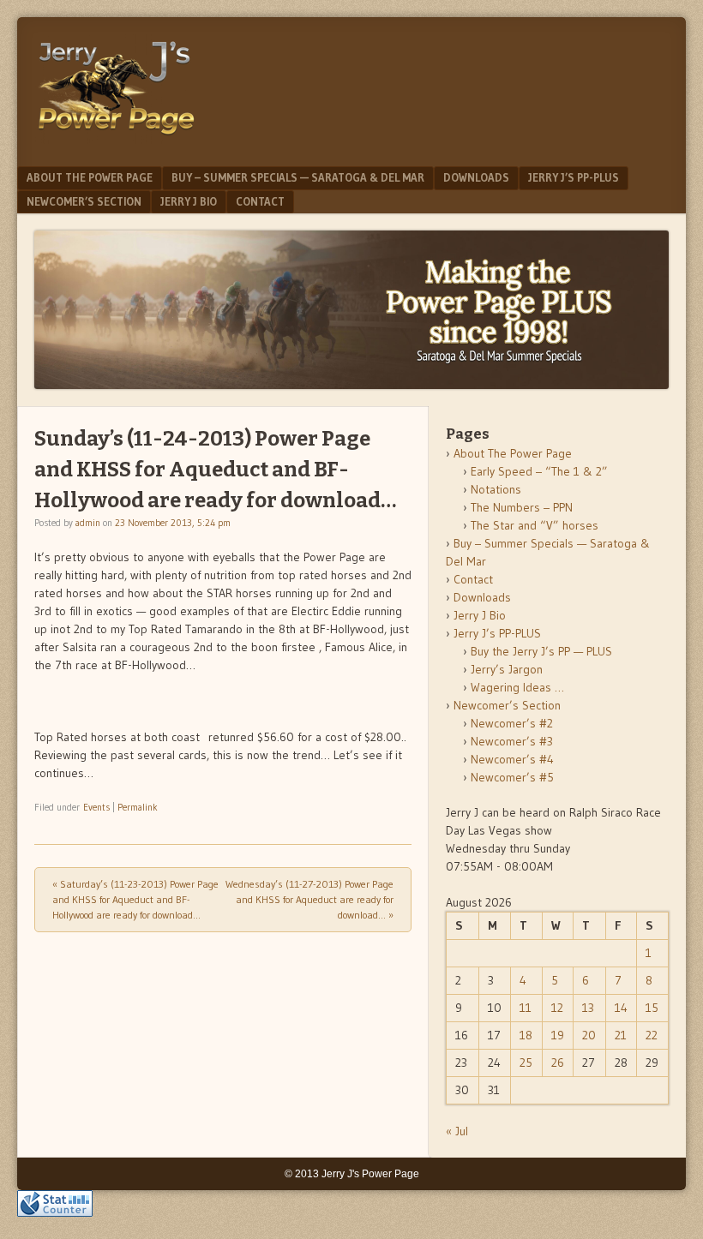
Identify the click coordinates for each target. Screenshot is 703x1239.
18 (526, 1035)
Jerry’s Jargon (507, 669)
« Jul (457, 1131)
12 (557, 1007)
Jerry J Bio (188, 201)
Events (96, 807)
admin (87, 523)
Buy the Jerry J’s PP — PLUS (541, 651)
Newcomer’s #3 (512, 741)
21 (621, 1035)
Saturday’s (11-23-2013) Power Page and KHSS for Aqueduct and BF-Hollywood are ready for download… (135, 899)
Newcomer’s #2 (512, 723)
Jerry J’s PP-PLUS (573, 177)
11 (526, 1007)
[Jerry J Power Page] (116, 138)
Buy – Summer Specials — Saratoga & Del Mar (297, 177)
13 (588, 1007)
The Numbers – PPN (522, 507)
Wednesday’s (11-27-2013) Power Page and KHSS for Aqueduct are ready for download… (309, 899)
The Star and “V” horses (534, 525)
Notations (496, 489)
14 (621, 1007)
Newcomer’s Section (84, 201)
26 (557, 1062)
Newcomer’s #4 (512, 759)
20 (589, 1035)
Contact (260, 201)
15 (652, 1007)
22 (652, 1035)
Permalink (137, 807)
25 (526, 1062)
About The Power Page (90, 177)
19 (557, 1035)
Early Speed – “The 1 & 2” (539, 471)
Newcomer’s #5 (512, 777)
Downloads (476, 177)
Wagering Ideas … (517, 687)
